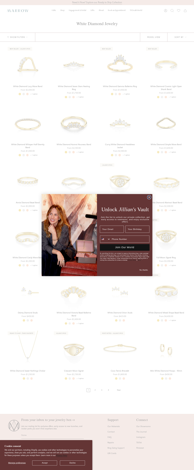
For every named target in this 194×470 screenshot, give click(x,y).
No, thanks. (143, 270)
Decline (72, 463)
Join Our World (124, 247)
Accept (45, 463)
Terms (139, 260)
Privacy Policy (61, 455)
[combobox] (105, 239)
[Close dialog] (149, 197)
